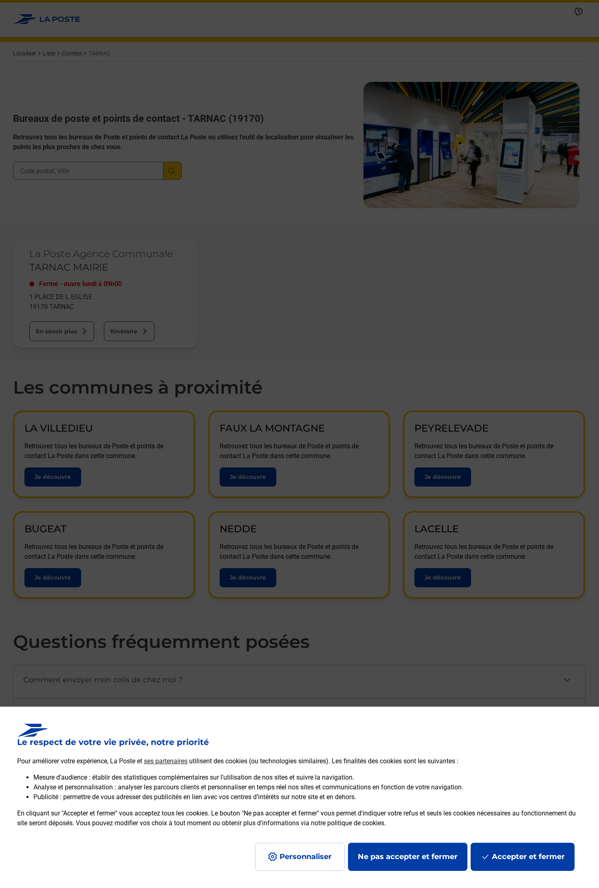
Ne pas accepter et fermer (408, 856)
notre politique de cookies (347, 823)
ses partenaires (165, 761)
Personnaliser (306, 856)
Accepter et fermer (528, 856)
